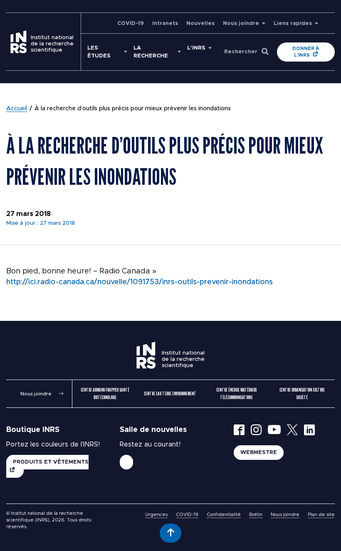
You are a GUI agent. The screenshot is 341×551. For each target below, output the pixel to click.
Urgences (156, 514)
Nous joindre (241, 23)
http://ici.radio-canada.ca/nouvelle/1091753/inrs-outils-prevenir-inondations (139, 282)
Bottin (255, 514)
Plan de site (321, 514)
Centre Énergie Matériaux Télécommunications (236, 393)
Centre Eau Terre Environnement (170, 393)
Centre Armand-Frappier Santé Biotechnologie (105, 393)
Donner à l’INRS (305, 51)
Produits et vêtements (51, 462)
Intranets (165, 23)
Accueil (16, 109)
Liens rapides (293, 23)
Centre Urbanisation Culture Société (302, 393)
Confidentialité (224, 514)
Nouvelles (200, 23)
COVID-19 (130, 23)
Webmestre (258, 452)
